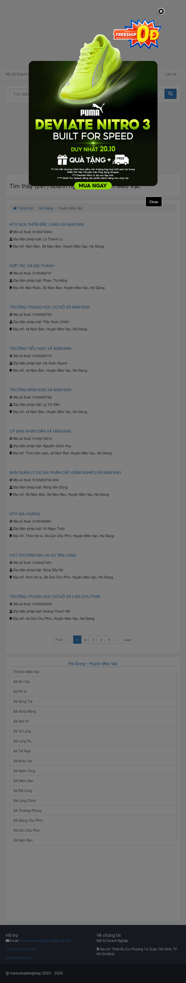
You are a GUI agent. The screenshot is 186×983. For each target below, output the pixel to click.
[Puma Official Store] (93, 103)
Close (153, 201)
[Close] (161, 11)
